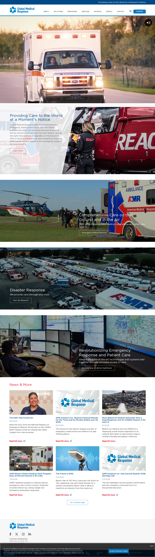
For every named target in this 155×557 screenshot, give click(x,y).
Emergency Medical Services (94, 233)
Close (151, 545)
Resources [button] (72, 11)
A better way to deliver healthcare (97, 368)
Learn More (18, 151)
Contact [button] (120, 11)
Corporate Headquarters (18, 539)
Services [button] (85, 11)
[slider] (69, 101)
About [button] (46, 11)
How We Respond (20, 300)
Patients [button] (97, 11)
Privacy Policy (9, 555)
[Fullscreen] (152, 101)
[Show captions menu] (130, 101)
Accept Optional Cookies (119, 551)
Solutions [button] (58, 11)
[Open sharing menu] (147, 101)
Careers (141, 11)
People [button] (109, 11)
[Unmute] (136, 101)
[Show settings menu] (141, 101)
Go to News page (77, 502)
